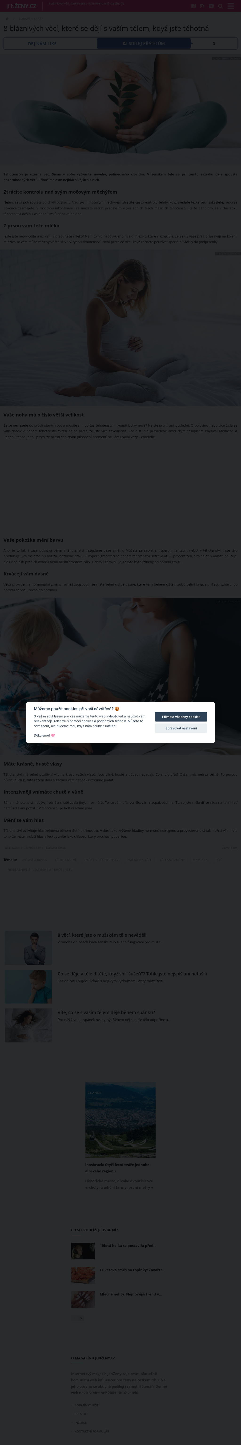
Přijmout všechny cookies (181, 717)
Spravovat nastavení (181, 728)
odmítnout (41, 726)
